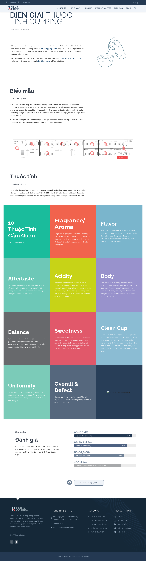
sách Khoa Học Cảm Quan (71, 58)
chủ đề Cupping (43, 61)
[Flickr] (16, 542)
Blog (128, 8)
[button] (135, 8)
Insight (88, 8)
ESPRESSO (118, 8)
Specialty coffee (103, 8)
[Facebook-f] (11, 542)
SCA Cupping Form (49, 49)
